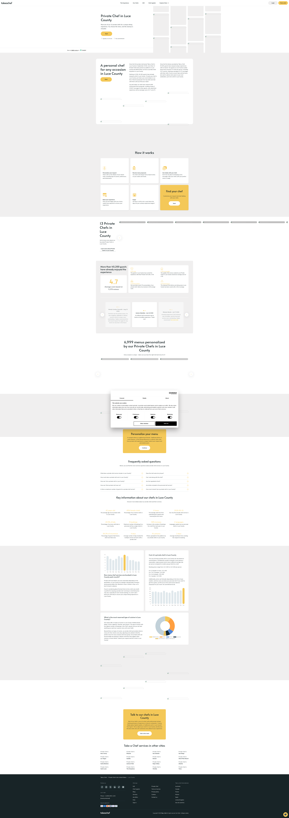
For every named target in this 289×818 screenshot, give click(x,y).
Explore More (163, 3)
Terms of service (155, 789)
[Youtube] (123, 787)
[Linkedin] (114, 787)
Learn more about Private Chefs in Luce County (108, 249)
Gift (143, 3)
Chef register (152, 3)
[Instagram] (106, 787)
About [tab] (167, 398)
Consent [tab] (122, 398)
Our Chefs (135, 3)
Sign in (134, 802)
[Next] (187, 315)
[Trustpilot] (76, 50)
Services (135, 794)
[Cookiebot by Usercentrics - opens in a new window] (170, 393)
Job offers (135, 797)
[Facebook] (102, 787)
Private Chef (154, 786)
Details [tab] (144, 398)
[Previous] (119, 238)
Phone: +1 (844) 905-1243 (107, 796)
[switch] (136, 417)
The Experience (124, 3)
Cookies (153, 794)
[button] (119, 238)
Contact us (154, 797)
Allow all (166, 423)
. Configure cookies (184, 813)
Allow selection (144, 423)
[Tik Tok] (118, 787)
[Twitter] (110, 787)
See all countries (179, 802)
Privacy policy (155, 792)
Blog (134, 792)
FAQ (134, 800)
